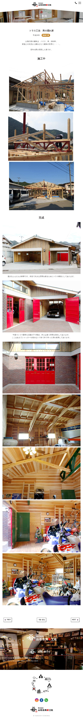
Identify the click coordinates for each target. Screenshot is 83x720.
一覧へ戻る (41, 619)
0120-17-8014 (13, 645)
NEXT (74, 619)
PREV (9, 619)
